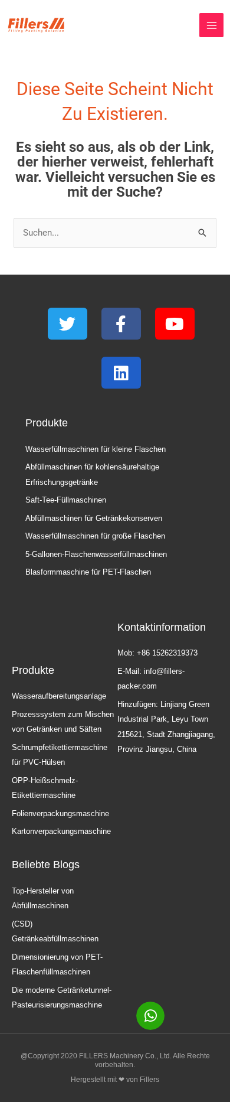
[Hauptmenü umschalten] (211, 25)
